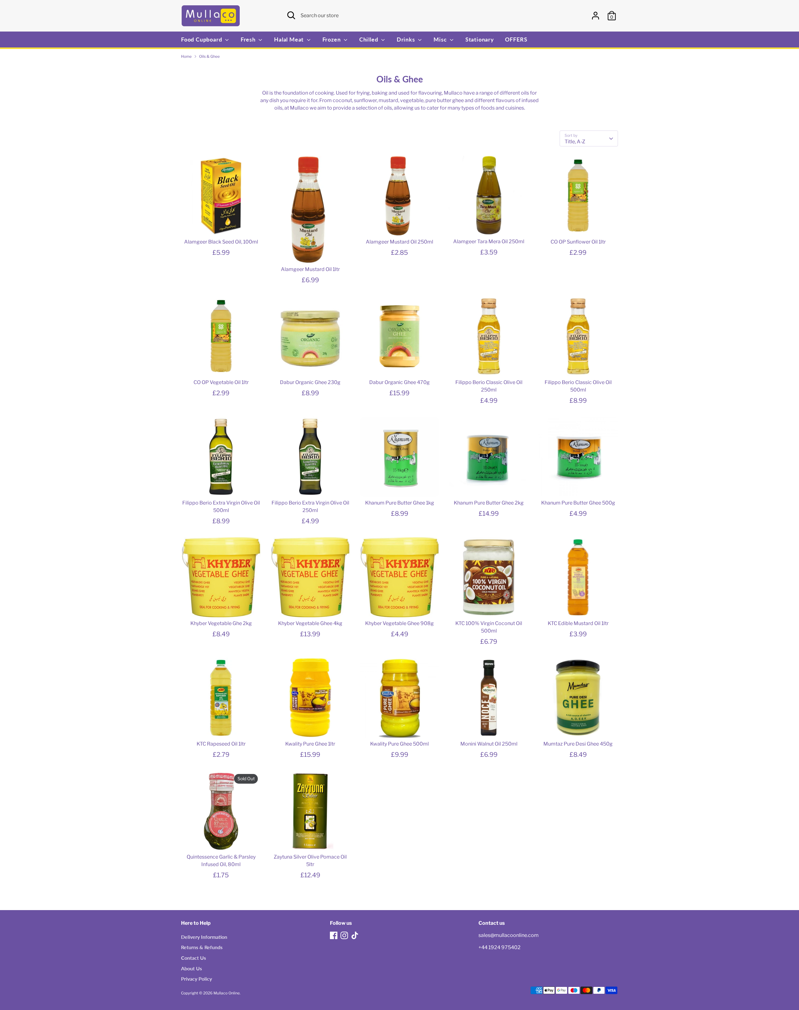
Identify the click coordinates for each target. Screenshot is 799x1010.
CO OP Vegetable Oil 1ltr (221, 382)
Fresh (249, 39)
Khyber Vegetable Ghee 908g (399, 623)
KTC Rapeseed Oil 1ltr (221, 744)
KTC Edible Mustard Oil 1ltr (578, 623)
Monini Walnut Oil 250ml (488, 744)
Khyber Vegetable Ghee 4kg (310, 623)
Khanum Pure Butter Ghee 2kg (489, 503)
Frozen (332, 39)
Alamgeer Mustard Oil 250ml (399, 242)
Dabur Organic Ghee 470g (399, 382)
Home (186, 56)
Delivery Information (204, 937)
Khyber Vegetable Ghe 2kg (221, 623)
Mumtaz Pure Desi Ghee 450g (578, 744)
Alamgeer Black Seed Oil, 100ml (221, 242)
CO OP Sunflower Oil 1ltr (578, 242)
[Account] (595, 15)
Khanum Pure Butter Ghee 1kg (399, 503)
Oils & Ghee (209, 56)
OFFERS (516, 39)
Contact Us (193, 958)
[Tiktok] (355, 935)
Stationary (479, 39)
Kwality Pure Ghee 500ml (399, 744)
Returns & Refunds (202, 947)
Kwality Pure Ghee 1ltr (310, 744)
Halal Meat (289, 39)
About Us (191, 968)
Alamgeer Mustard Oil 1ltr (310, 269)
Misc (441, 39)
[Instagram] (344, 935)
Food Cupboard (202, 39)
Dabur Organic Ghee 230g (310, 382)
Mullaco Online (226, 993)
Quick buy (221, 225)
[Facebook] (333, 935)
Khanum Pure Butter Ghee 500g (578, 503)
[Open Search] (291, 15)
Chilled (369, 39)
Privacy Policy (196, 979)
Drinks (407, 39)
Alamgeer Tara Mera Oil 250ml (488, 241)
